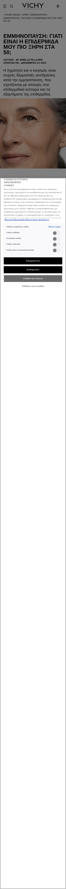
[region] (33, 533)
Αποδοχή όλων (33, 270)
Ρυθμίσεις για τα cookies (33, 286)
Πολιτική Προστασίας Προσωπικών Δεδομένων (27, 220)
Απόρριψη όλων (33, 261)
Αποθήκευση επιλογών (33, 278)
